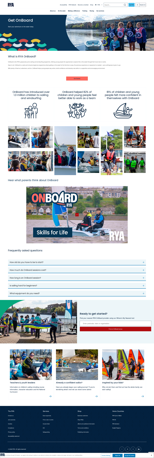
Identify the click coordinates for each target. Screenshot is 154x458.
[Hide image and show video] (77, 214)
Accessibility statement (13, 436)
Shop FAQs (80, 420)
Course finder (46, 424)
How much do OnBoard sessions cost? (28, 270)
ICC (44, 428)
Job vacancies (11, 420)
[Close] (151, 455)
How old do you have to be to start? (26, 262)
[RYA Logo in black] (11, 5)
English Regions (116, 428)
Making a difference (74, 11)
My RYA (131, 5)
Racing (92, 11)
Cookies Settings (106, 455)
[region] (77, 455)
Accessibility (63, 5)
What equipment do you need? (25, 293)
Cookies (10, 424)
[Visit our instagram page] (133, 449)
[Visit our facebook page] (122, 449)
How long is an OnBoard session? (25, 278)
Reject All (117, 455)
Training (84, 11)
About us (53, 11)
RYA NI (114, 420)
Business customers (83, 415)
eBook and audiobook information (86, 424)
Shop (91, 5)
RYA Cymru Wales (117, 415)
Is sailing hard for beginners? (23, 285)
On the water (62, 11)
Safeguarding (46, 432)
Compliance (11, 428)
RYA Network (72, 5)
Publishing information (83, 432)
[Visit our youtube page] (127, 449)
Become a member (83, 5)
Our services (100, 11)
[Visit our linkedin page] (138, 449)
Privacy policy (11, 432)
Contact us (10, 415)
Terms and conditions (83, 428)
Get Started (77, 78)
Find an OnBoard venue (115, 329)
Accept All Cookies (129, 455)
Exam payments (47, 415)
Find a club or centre (48, 420)
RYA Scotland (115, 424)
